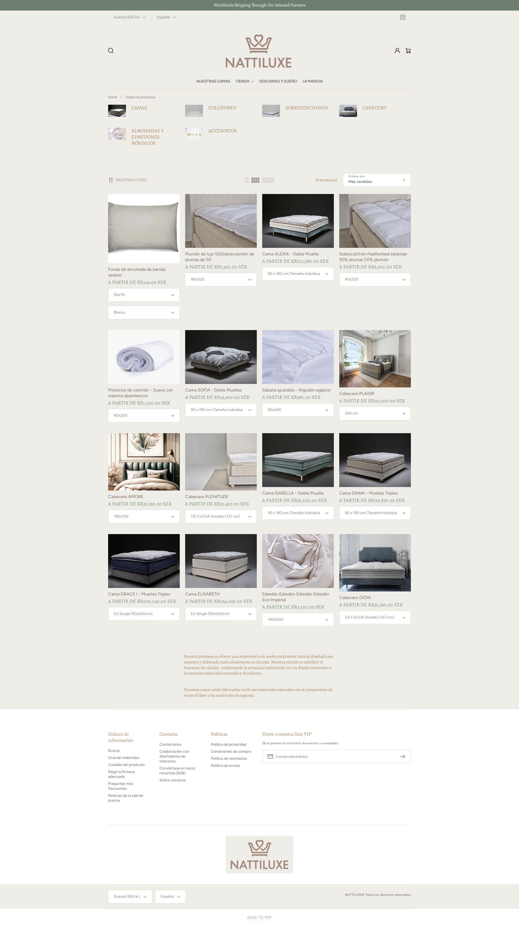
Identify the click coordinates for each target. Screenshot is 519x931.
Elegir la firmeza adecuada (121, 774)
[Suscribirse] (404, 756)
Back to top (259, 917)
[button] (245, 81)
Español (163, 17)
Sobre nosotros (172, 780)
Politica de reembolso (229, 758)
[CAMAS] (144, 111)
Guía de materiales (123, 757)
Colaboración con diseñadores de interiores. (174, 756)
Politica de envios (225, 765)
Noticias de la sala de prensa (125, 798)
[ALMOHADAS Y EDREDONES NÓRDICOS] (144, 137)
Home (112, 97)
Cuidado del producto (126, 764)
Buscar (114, 750)
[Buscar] (110, 50)
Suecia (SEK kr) (127, 17)
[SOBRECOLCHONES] (298, 111)
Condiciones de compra (231, 751)
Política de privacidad (228, 744)
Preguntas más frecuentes (120, 786)
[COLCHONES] (221, 111)
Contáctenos (170, 744)
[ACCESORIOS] (221, 134)
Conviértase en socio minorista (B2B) (177, 770)
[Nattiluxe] (258, 51)
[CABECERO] (375, 111)
